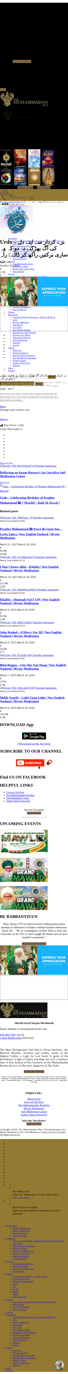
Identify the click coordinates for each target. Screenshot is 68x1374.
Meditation (11, 1225)
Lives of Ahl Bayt (15, 792)
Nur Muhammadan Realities (20, 795)
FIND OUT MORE (34, 1071)
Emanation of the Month (24, 332)
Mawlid (16, 365)
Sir (14, 1286)
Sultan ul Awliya (20, 353)
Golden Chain (19, 360)
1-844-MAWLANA (10, 1038)
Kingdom (10, 1238)
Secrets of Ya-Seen (21, 1253)
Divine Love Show (21, 335)
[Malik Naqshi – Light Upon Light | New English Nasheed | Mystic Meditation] (28, 687)
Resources (13, 314)
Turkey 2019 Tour (21, 363)
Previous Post (6, 463)
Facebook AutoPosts (13, 202)
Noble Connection (21, 1230)
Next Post (4, 482)
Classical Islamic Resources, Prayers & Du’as (34, 317)
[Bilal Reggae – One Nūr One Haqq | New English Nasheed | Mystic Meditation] (27, 655)
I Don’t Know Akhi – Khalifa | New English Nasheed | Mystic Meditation (29, 568)
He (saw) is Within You (23, 1251)
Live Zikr (17, 327)
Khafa (15, 1292)
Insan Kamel (18, 271)
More (3, 406)
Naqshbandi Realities (23, 264)
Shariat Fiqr (34, 1098)
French (16, 345)
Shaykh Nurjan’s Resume (24, 358)
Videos (11, 312)
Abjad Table (18, 1304)
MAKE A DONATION (34, 943)
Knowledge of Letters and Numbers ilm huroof (35, 1302)
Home (2, 202)
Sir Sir (16, 1289)
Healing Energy (20, 1233)
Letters (9, 1299)
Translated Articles (22, 337)
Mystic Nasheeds (21, 322)
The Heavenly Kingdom (24, 1246)
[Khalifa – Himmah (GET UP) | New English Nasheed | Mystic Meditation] (29, 589)
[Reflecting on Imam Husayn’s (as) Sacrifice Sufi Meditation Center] (28, 465)
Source (4, 419)
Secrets (11, 261)
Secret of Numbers (21, 307)
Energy (11, 274)
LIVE (3, 89)
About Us (17, 350)
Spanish (16, 342)
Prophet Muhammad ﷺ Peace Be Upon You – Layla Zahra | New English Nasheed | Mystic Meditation (31, 533)
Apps (15, 320)
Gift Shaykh (43, 187)
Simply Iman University (18, 801)
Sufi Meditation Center (17, 798)
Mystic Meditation (34, 1108)
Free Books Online (21, 330)
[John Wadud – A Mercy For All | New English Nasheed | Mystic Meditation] (27, 622)
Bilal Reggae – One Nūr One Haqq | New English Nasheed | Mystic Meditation (33, 666)
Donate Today (25, 187)
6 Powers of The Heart (23, 1281)
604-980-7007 (8, 1034)
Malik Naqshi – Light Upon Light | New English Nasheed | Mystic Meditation (32, 699)
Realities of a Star (21, 1279)
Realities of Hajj (20, 266)
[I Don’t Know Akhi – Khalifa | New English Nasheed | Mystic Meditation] (28, 557)
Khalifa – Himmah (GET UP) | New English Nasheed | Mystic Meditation (29, 601)
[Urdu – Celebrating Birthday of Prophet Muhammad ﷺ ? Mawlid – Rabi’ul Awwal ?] (34, 490)
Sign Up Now (34, 813)
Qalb (15, 1284)
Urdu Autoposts (20, 340)
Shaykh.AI (18, 325)
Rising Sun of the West (23, 269)
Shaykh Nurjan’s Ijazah (24, 355)
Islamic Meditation (22, 1228)
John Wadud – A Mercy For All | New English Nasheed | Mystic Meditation (31, 634)
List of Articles (20, 259)
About (11, 348)
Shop (10, 368)
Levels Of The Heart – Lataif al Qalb (30, 276)
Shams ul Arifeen (21, 1256)
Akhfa (15, 1294)
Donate (11, 370)
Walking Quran (20, 1248)
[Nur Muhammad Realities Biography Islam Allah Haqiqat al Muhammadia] (34, 115)
